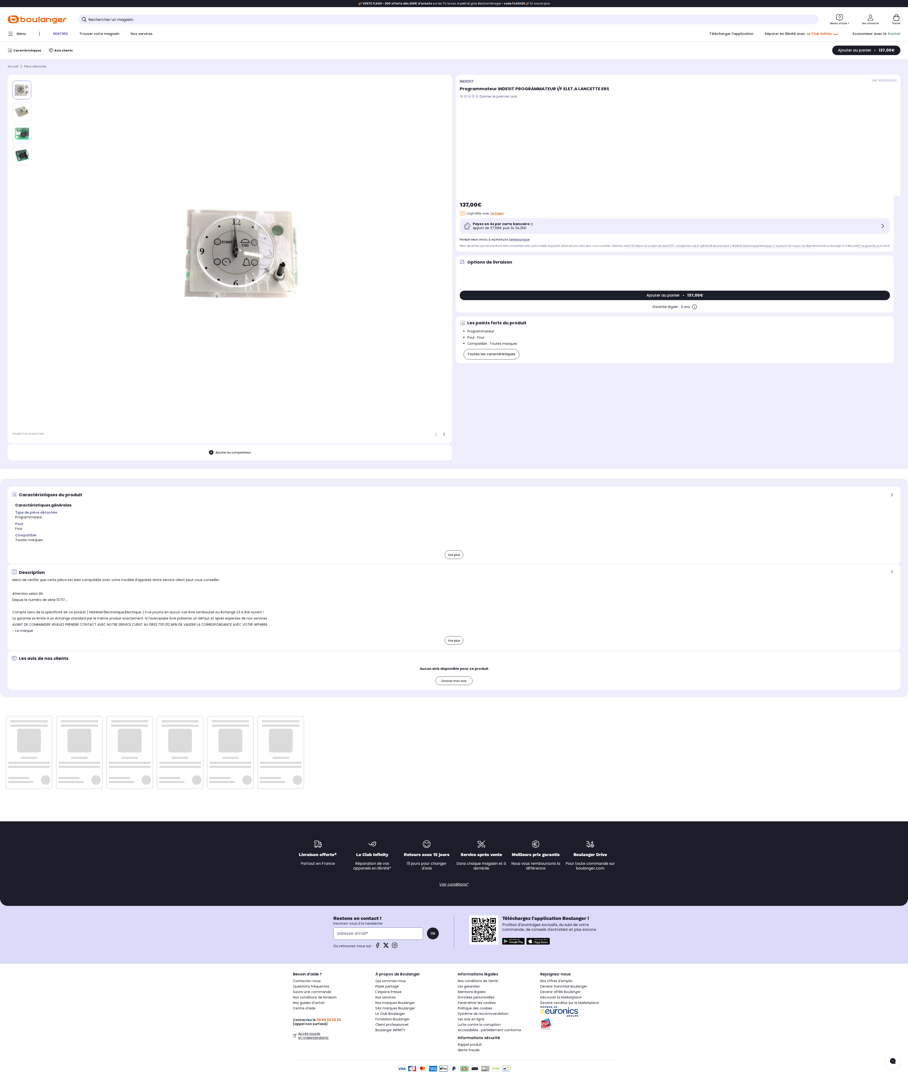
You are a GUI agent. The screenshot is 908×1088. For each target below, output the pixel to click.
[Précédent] (436, 434)
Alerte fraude (469, 1050)
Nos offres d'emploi (556, 981)
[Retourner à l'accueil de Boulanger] (37, 19)
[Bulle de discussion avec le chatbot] (892, 1061)
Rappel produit (470, 1044)
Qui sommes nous (390, 981)
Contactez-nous (307, 981)
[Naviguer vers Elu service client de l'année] (577, 1024)
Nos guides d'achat (309, 1002)
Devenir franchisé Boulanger (563, 986)
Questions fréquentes (311, 986)
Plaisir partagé (387, 986)
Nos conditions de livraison (315, 997)
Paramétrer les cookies (477, 1002)
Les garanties (469, 986)
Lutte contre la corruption (479, 1024)
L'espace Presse (388, 991)
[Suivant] (444, 434)
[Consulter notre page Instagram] (394, 947)
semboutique (519, 239)
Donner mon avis (454, 681)
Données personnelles (476, 997)
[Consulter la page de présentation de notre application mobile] (513, 941)
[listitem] (22, 112)
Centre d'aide (304, 1008)
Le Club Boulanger (390, 1013)
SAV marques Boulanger (395, 1008)
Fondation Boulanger (392, 1019)
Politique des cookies (475, 1008)
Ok (432, 933)
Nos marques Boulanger (395, 1002)
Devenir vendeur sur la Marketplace (569, 1002)
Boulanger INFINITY (390, 1030)
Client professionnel (391, 1024)
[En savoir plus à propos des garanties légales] (694, 307)
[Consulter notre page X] (386, 947)
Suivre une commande (312, 991)
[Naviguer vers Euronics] (577, 1011)
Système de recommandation (483, 1013)
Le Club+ (497, 213)
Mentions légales (472, 991)
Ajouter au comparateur (233, 452)
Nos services (385, 997)
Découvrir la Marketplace (561, 997)
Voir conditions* (454, 884)
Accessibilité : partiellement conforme (489, 1030)
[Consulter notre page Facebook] (377, 947)
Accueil (13, 66)
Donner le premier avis (498, 97)
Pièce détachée (35, 66)
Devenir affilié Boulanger (560, 991)
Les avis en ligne (471, 1019)
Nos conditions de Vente (478, 981)
